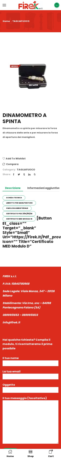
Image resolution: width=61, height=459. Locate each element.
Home (6, 21)
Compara (12, 164)
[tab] (13, 188)
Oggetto (9, 385)
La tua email (12, 371)
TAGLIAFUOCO (20, 21)
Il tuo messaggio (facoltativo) (25, 398)
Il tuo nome (11, 358)
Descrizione (13, 188)
